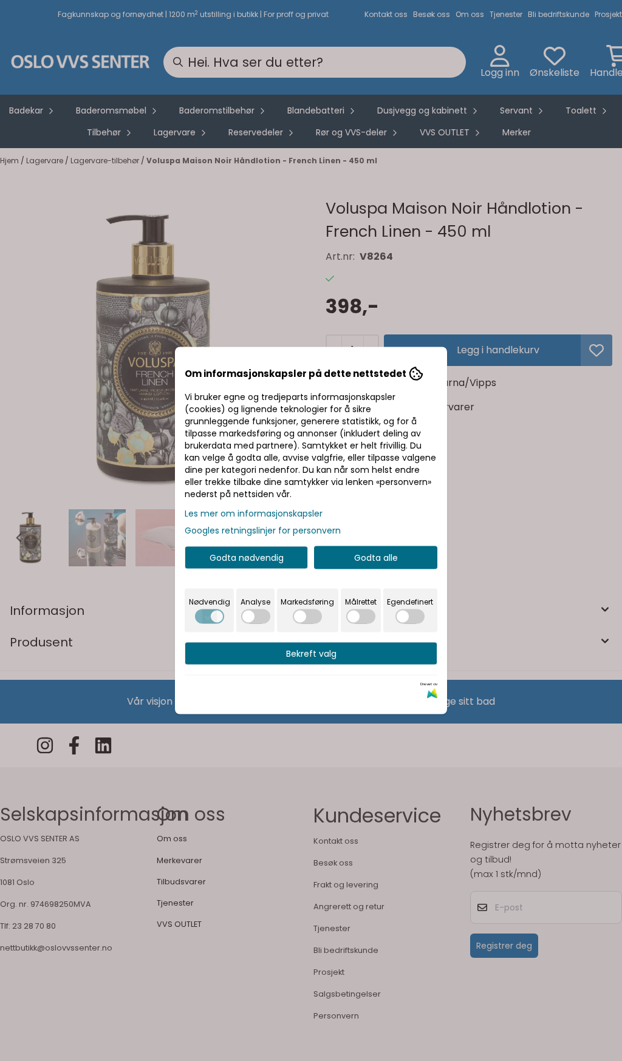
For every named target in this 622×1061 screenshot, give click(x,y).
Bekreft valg (311, 654)
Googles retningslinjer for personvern (263, 530)
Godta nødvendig (247, 558)
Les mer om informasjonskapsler (254, 513)
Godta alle (376, 558)
